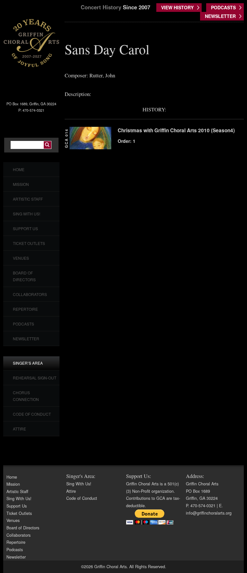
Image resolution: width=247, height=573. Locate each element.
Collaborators (30, 294)
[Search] (47, 145)
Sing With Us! (26, 213)
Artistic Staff (28, 199)
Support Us (25, 228)
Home (18, 169)
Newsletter (26, 338)
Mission (21, 184)
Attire (19, 428)
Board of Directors (22, 528)
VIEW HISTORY (177, 7)
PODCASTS (223, 7)
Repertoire (25, 309)
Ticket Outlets (29, 243)
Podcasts (23, 323)
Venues (21, 258)
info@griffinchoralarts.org (209, 513)
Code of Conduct (32, 414)
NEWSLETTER (220, 16)
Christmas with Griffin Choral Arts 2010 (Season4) (176, 130)
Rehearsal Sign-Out (34, 377)
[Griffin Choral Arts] (31, 42)
